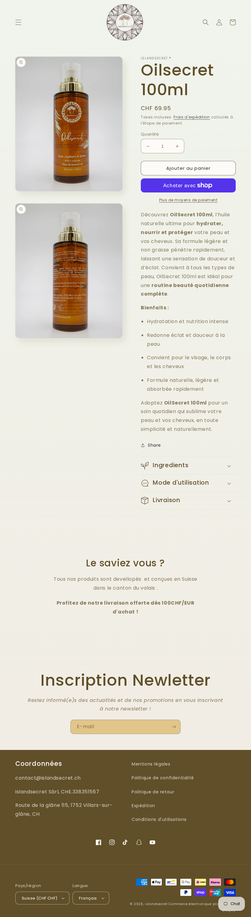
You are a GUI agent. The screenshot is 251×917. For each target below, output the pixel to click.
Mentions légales (151, 764)
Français (88, 898)
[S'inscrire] (173, 727)
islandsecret (156, 904)
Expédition (143, 806)
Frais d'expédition (192, 117)
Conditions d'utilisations (159, 819)
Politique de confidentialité (163, 778)
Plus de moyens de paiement (188, 200)
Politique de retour (153, 792)
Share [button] (154, 445)
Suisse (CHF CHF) (39, 898)
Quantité (150, 134)
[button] (18, 22)
